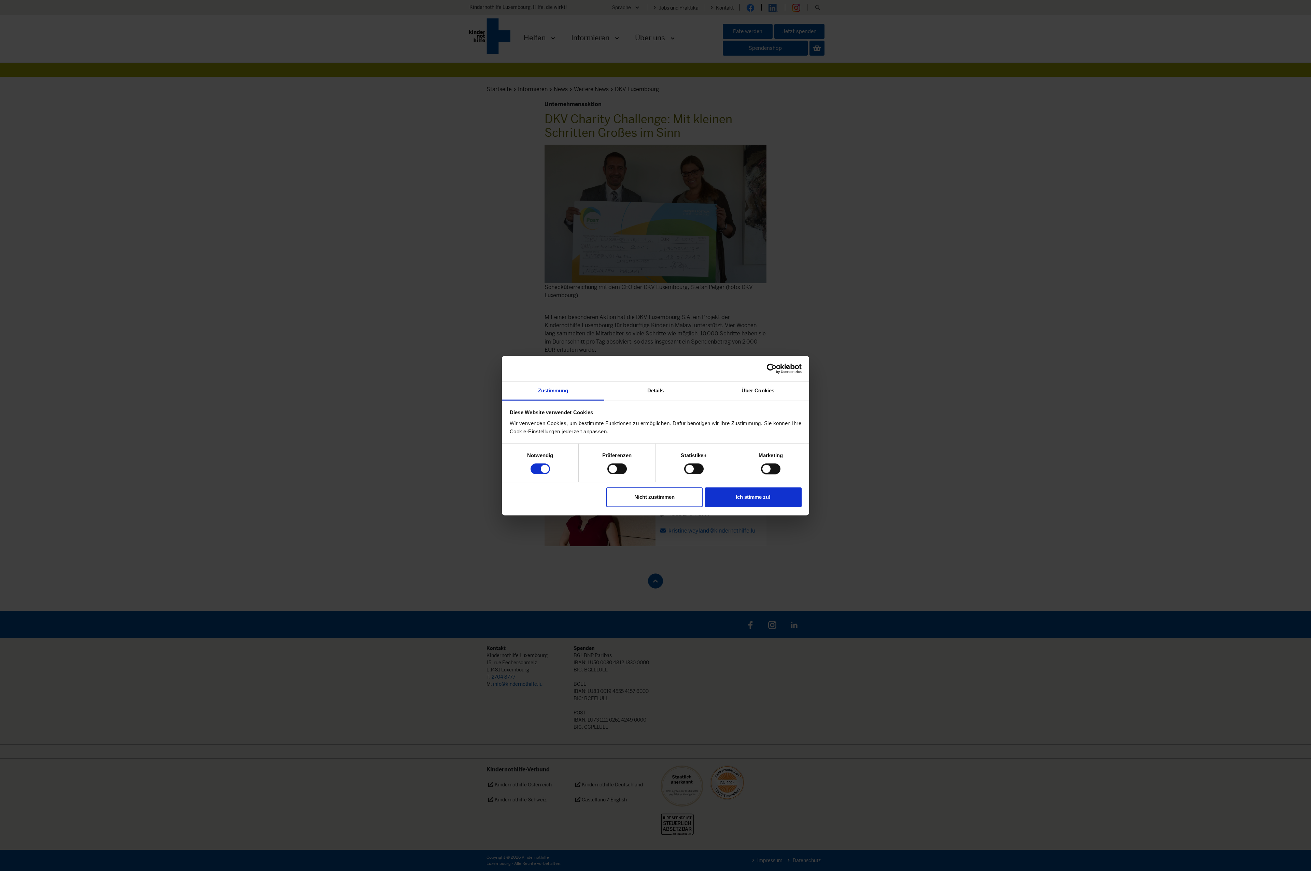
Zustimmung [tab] (553, 390)
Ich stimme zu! (753, 497)
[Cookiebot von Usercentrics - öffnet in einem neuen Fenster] (772, 368)
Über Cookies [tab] (758, 390)
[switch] (617, 468)
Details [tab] (655, 390)
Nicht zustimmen (654, 497)
